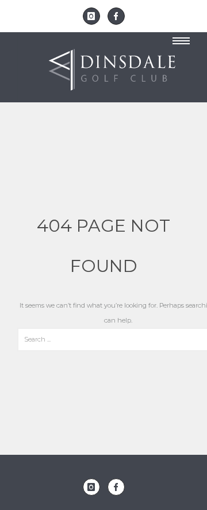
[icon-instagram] (94, 16)
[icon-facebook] (116, 16)
